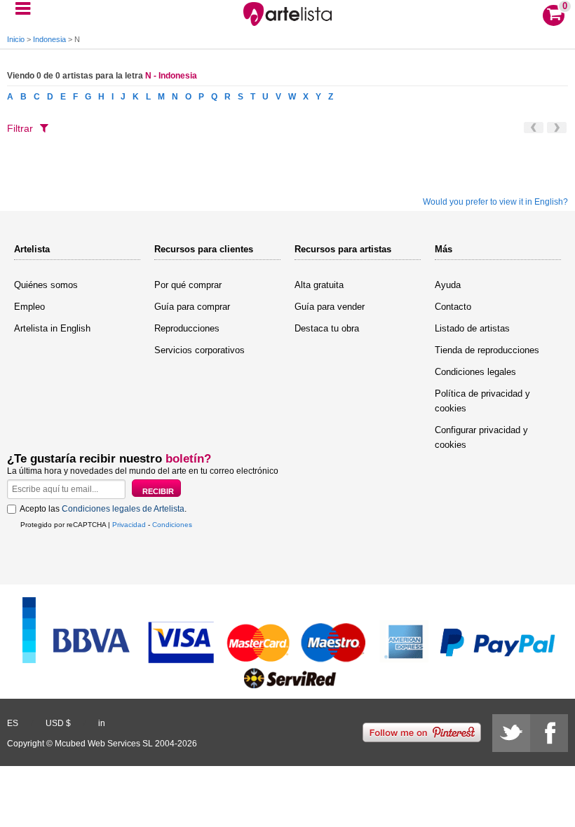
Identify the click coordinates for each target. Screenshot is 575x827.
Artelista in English (52, 328)
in (101, 723)
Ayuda (448, 285)
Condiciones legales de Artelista (123, 509)
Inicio (16, 39)
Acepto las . (103, 509)
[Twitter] (511, 733)
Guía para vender (330, 306)
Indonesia (49, 39)
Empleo (29, 306)
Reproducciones (186, 328)
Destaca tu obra (327, 328)
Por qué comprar (188, 285)
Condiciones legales (475, 372)
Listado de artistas (472, 328)
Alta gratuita (319, 285)
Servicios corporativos (199, 350)
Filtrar (20, 128)
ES (12, 723)
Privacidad (129, 524)
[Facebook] (549, 733)
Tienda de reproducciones (487, 350)
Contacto (453, 306)
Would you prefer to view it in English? (495, 202)
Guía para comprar (192, 306)
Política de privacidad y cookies (482, 401)
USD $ (58, 723)
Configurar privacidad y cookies (481, 437)
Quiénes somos (46, 285)
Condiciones (172, 524)
